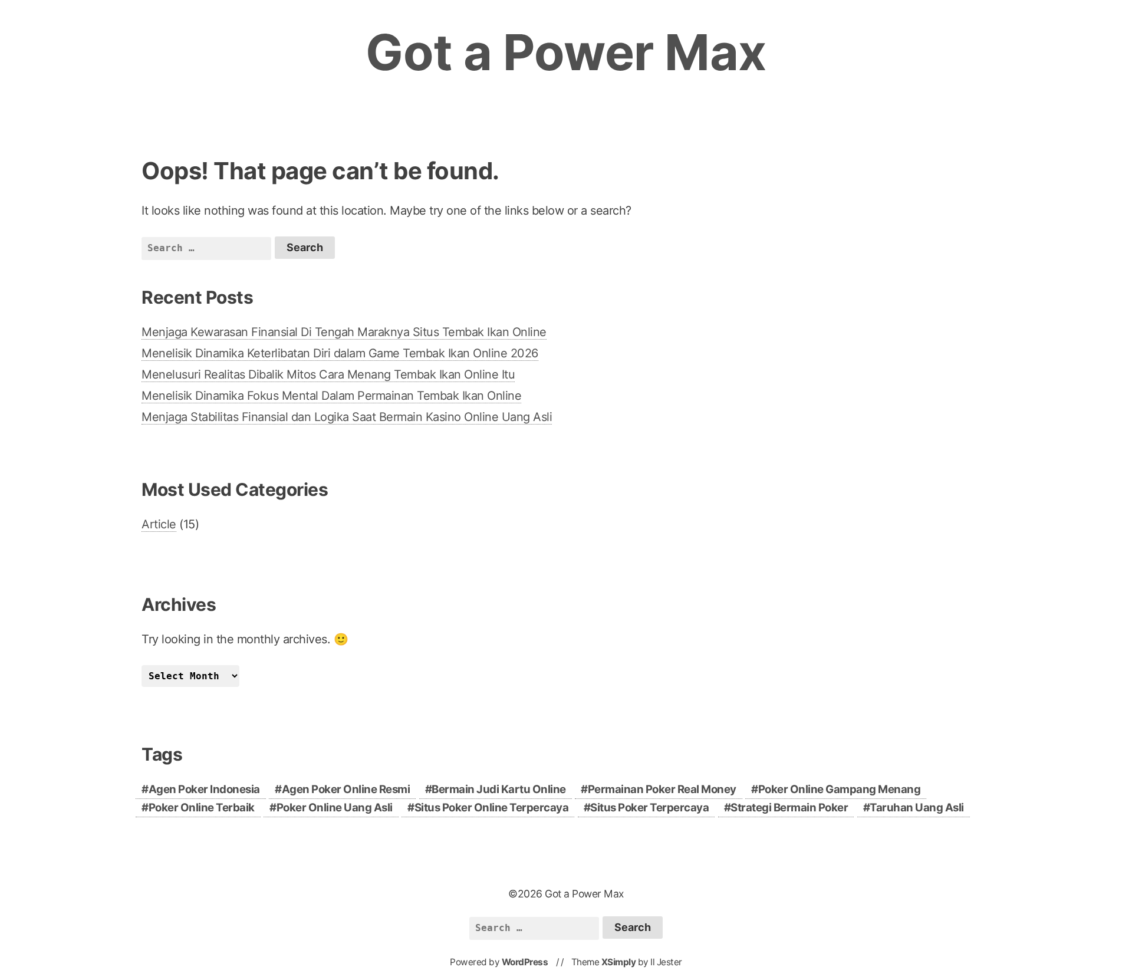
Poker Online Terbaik (202, 807)
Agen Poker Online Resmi (346, 789)
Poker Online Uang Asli (335, 807)
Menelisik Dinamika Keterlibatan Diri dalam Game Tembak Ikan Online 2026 (340, 353)
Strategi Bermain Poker (789, 807)
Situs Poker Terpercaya (649, 807)
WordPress (525, 962)
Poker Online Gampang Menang (839, 789)
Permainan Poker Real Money (662, 789)
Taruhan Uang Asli (917, 807)
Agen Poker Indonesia (204, 789)
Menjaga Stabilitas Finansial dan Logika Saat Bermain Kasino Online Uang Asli (347, 417)
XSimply (618, 962)
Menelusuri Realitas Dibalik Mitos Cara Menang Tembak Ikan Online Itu (328, 374)
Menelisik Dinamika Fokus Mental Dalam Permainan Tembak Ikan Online (331, 396)
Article (159, 524)
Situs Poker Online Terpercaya (491, 807)
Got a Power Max (566, 52)
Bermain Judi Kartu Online (499, 789)
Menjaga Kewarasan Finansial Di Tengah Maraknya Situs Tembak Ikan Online (344, 332)
